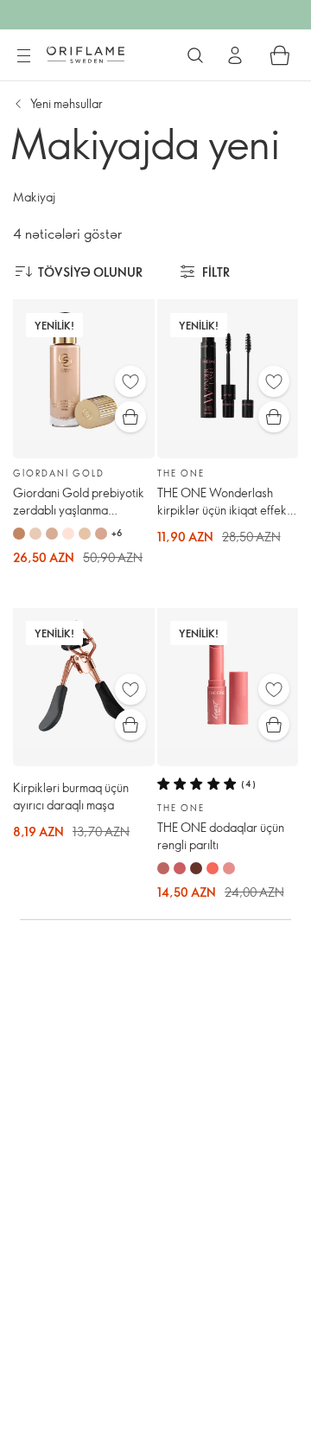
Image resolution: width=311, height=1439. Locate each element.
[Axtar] (195, 55)
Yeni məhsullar (66, 103)
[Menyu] (23, 56)
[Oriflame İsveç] (85, 54)
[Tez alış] (130, 416)
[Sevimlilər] (130, 381)
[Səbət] (280, 55)
